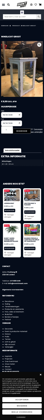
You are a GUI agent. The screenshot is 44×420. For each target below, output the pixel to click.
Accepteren (22, 399)
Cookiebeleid (20, 417)
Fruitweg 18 (12, 272)
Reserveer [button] (10, 210)
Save (7, 191)
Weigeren (22, 406)
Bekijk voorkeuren (22, 412)
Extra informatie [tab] (12, 150)
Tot (2, 119)
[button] (40, 374)
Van (2, 111)
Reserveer (21, 131)
